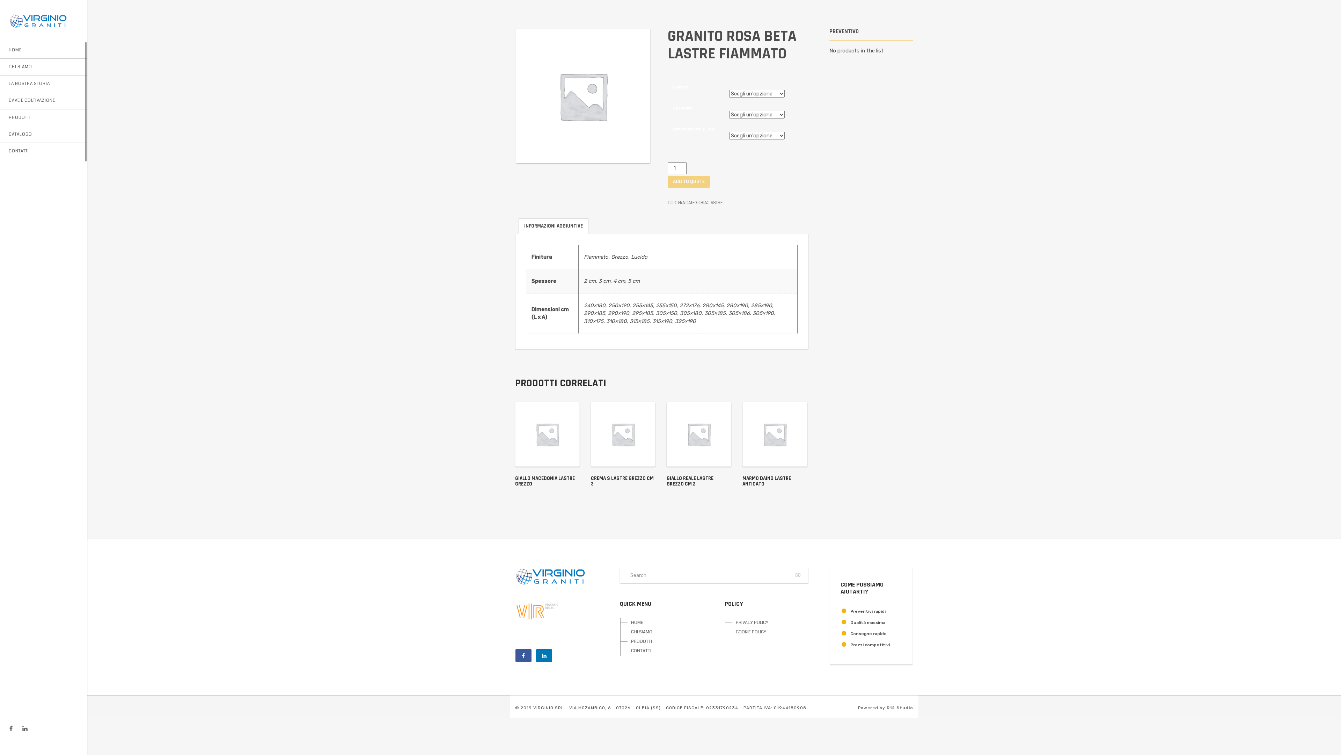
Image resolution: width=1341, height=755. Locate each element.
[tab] (553, 226)
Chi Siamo (20, 67)
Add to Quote (689, 181)
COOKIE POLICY (751, 632)
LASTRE (716, 203)
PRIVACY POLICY (752, 622)
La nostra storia (29, 84)
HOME (637, 622)
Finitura (681, 87)
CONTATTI (641, 651)
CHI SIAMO (641, 632)
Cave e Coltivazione (32, 100)
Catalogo (20, 134)
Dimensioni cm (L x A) (694, 129)
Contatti (19, 151)
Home (15, 50)
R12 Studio (900, 707)
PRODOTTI (641, 641)
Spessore (682, 108)
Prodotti (20, 118)
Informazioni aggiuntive (553, 226)
